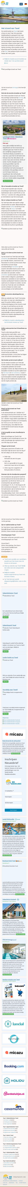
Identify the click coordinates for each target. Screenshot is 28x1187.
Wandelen (15, 266)
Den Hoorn (6, 372)
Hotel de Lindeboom (9, 1137)
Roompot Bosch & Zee (9, 1156)
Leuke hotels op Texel (10, 657)
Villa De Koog (7, 939)
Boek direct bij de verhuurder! (12, 741)
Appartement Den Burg (9, 1128)
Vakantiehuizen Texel (10, 593)
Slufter (12, 206)
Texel (15, 31)
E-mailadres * (9, 791)
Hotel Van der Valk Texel (10, 1149)
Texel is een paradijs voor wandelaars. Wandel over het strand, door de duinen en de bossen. (15, 561)
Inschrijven (13, 810)
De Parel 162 (7, 1120)
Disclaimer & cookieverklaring (10, 1180)
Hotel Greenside (8, 1139)
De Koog (14, 87)
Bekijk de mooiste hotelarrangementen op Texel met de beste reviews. (14, 574)
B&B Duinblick (7, 1164)
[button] (2, 14)
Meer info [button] (5, 617)
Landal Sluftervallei (8, 819)
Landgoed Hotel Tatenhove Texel (13, 137)
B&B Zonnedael (8, 1166)
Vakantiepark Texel (9, 625)
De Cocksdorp (15, 372)
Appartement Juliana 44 (10, 1132)
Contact (21, 1180)
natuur (13, 208)
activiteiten (4, 258)
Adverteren (11, 1182)
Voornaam (8, 797)
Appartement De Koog (9, 1130)
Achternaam (9, 803)
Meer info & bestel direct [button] (8, 1014)
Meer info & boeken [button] (8, 180)
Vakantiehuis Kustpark (9, 899)
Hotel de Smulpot (8, 1145)
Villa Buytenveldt (8, 1122)
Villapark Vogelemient (9, 1154)
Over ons (5, 1182)
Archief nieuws (22, 1182)
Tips (17, 1182)
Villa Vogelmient (8, 1123)
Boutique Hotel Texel (9, 861)
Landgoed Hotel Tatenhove (10, 1147)
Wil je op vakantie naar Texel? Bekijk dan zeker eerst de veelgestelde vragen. (14, 568)
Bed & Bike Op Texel (9, 1162)
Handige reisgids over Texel (11, 979)
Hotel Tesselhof (8, 1140)
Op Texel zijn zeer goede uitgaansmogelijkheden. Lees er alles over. (15, 581)
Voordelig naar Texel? (10, 690)
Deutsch (5, 1184)
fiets (6, 51)
